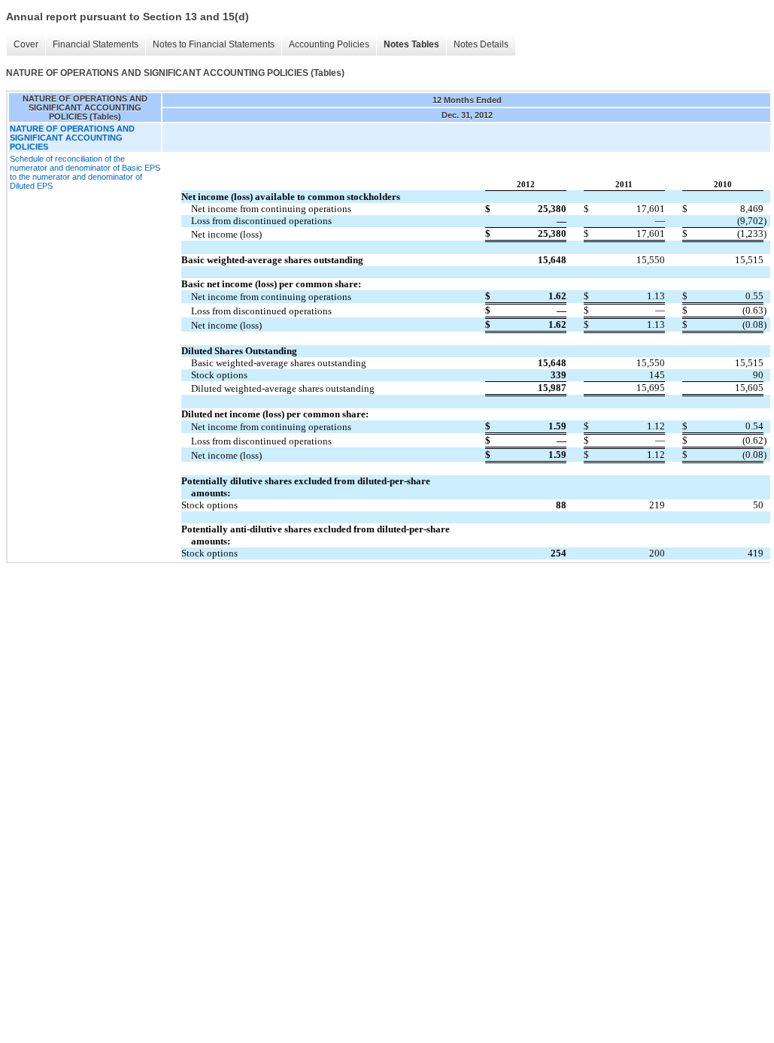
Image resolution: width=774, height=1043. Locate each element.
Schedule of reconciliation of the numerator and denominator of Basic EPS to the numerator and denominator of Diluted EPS (85, 172)
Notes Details (481, 44)
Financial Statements (95, 44)
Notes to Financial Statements (214, 44)
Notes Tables (411, 44)
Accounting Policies (329, 44)
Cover (26, 44)
